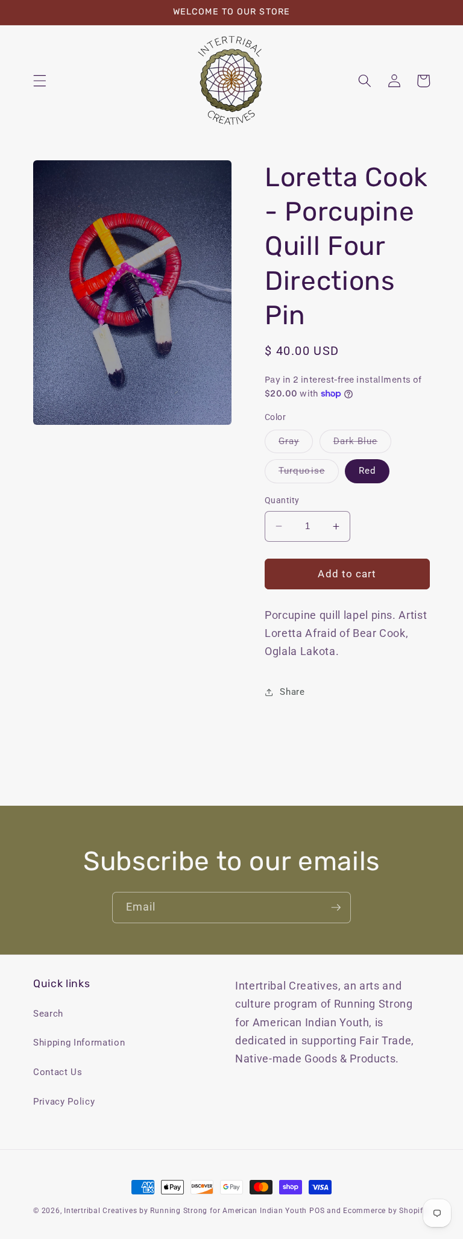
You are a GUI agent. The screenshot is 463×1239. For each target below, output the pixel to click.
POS (316, 1210)
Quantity (282, 500)
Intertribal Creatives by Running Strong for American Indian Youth (185, 1210)
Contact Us (58, 1072)
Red (367, 470)
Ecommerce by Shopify (385, 1210)
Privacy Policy (64, 1101)
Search (48, 1013)
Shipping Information (79, 1042)
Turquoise (309, 474)
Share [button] (292, 691)
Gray (296, 444)
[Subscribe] (335, 907)
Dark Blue (362, 444)
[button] (39, 80)
